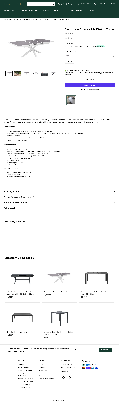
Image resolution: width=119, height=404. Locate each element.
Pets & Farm (93, 10)
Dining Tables (44, 20)
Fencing (57, 10)
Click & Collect (23, 376)
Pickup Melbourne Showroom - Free (20, 197)
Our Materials (44, 376)
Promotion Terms (24, 387)
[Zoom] (31, 48)
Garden (46, 10)
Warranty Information (25, 379)
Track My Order (23, 373)
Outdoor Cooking (74, 10)
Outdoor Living (10, 10)
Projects (42, 367)
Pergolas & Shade (30, 10)
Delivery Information (25, 370)
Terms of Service (24, 384)
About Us (42, 364)
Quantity (68, 61)
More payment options (90, 90)
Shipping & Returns (13, 191)
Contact (21, 364)
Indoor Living (10, 15)
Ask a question (11, 208)
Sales (23, 15)
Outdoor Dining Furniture (29, 20)
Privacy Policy (22, 390)
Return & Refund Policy (26, 381)
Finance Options (23, 367)
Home (6, 20)
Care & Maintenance (46, 379)
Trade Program (44, 370)
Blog (40, 373)
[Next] (57, 73)
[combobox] (41, 4)
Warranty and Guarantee (15, 202)
